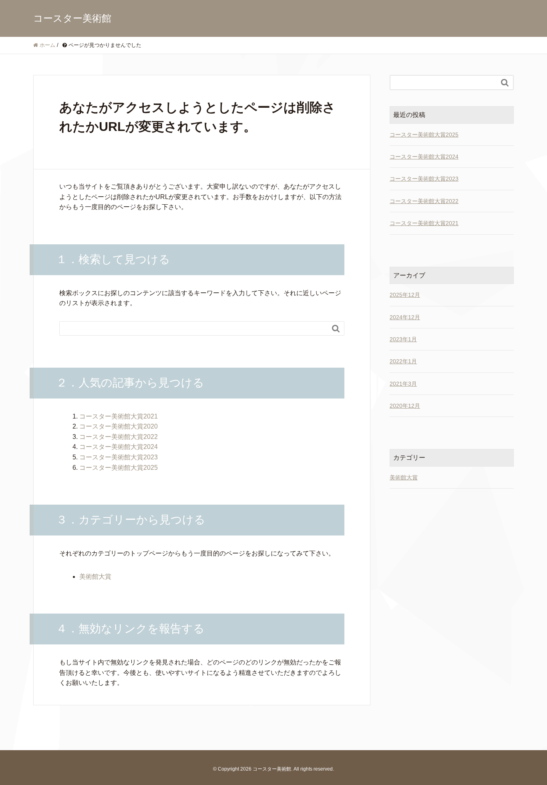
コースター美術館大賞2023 (118, 457)
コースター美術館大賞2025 (118, 467)
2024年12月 (405, 317)
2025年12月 (405, 295)
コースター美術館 (72, 18)
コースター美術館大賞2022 (118, 436)
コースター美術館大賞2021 (118, 416)
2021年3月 (403, 383)
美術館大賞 (95, 576)
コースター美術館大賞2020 (118, 426)
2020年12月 (405, 406)
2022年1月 (403, 361)
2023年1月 (403, 339)
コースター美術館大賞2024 (118, 446)
